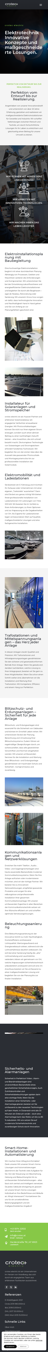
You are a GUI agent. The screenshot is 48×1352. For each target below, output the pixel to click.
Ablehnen (23, 1346)
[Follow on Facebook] (6, 1308)
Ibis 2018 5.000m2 (13, 1329)
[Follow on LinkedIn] (15, 1308)
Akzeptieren (10, 1346)
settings (39, 1340)
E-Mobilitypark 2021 (14, 1321)
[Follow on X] (11, 1308)
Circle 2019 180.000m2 (15, 1325)
